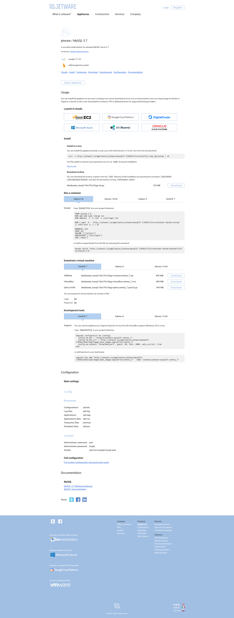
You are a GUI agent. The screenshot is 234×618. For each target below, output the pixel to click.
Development (105, 72)
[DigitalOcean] (159, 117)
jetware (66, 40)
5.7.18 (78, 59)
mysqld (71, 59)
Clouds (64, 72)
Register (177, 7)
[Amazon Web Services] (82, 117)
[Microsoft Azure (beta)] (82, 127)
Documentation (135, 72)
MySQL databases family (79, 52)
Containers (81, 72)
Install (72, 72)
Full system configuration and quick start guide (86, 462)
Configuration (119, 72)
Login (166, 7)
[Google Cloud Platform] (120, 117)
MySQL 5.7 (80, 40)
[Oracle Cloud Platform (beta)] (159, 127)
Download (93, 72)
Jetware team (122, 613)
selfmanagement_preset (78, 65)
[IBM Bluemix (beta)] (120, 127)
